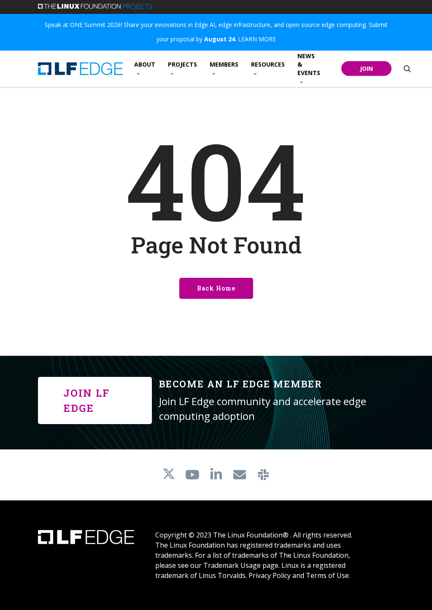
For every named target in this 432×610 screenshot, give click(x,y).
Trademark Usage (232, 565)
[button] (95, 400)
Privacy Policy (269, 575)
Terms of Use (327, 575)
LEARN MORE (257, 39)
